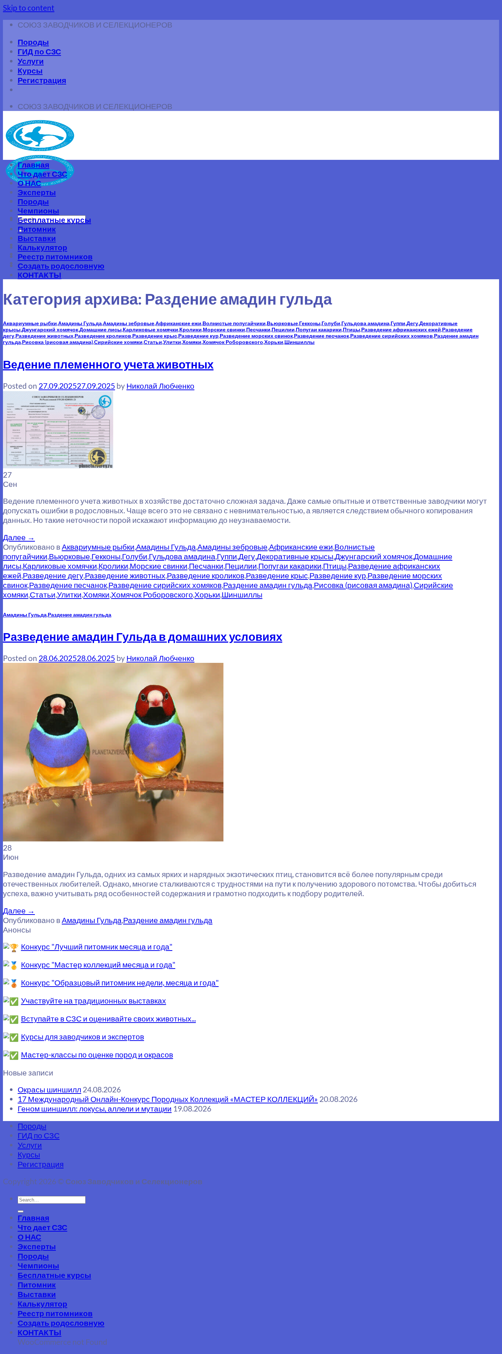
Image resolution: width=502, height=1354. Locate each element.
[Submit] (21, 1211)
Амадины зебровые (128, 323)
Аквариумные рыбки (30, 323)
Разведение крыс (154, 336)
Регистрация (42, 80)
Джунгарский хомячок (50, 329)
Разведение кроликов (103, 336)
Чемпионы (38, 210)
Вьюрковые (282, 323)
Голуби (331, 323)
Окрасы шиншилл (49, 1089)
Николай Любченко (160, 385)
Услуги (31, 60)
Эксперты (37, 192)
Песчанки (258, 329)
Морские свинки (224, 329)
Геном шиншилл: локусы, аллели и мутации (95, 1108)
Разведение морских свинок (256, 336)
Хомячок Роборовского (232, 342)
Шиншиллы (299, 342)
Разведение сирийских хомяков (391, 336)
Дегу (412, 323)
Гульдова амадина (365, 323)
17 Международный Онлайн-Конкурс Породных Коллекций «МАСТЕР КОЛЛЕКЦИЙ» (168, 1098)
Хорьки (273, 342)
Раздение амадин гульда (267, 584)
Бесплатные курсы (54, 219)
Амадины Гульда (80, 323)
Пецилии (283, 329)
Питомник (37, 228)
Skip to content (28, 7)
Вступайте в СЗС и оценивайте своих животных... (108, 1018)
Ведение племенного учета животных (108, 364)
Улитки (172, 342)
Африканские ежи (178, 323)
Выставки (37, 238)
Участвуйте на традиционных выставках (93, 1000)
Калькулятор (42, 247)
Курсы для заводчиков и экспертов (82, 1036)
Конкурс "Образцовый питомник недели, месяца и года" (120, 982)
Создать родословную (61, 265)
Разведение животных (44, 336)
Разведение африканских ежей (401, 329)
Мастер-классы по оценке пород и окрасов (97, 1054)
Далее (19, 537)
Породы (33, 41)
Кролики (190, 329)
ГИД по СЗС (39, 51)
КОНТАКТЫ (39, 274)
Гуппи (398, 323)
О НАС (29, 182)
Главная (33, 164)
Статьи (153, 342)
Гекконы (309, 323)
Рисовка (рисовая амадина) (57, 342)
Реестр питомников (55, 256)
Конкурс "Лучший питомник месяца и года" (96, 946)
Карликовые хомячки (150, 329)
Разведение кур (198, 336)
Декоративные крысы (295, 556)
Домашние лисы (100, 329)
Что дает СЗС (42, 173)
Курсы (30, 70)
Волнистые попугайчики (234, 323)
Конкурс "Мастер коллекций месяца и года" (98, 964)
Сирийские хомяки (118, 342)
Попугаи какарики (319, 329)
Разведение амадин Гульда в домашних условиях (142, 636)
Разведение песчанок (321, 336)
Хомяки (191, 342)
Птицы (351, 329)
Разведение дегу (53, 575)
